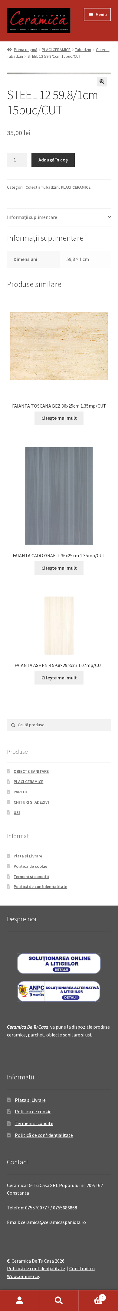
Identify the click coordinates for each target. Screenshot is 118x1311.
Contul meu (19, 1300)
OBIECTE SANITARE (31, 771)
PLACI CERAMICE (56, 49)
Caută (59, 1300)
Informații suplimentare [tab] (32, 217)
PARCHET (22, 792)
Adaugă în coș (53, 160)
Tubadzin (83, 49)
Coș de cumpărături (91, 1295)
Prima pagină (25, 49)
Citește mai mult (59, 418)
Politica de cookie (30, 866)
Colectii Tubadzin (42, 187)
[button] (102, 81)
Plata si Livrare (28, 856)
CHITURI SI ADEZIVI (31, 802)
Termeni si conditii (31, 876)
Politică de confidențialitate (40, 886)
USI (17, 812)
